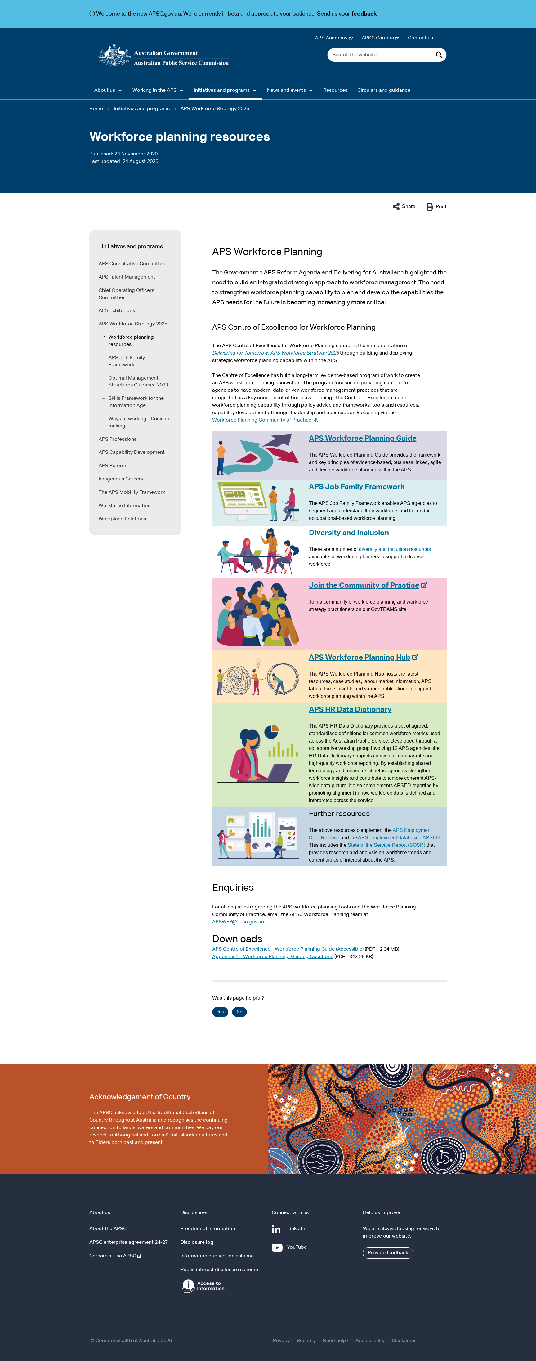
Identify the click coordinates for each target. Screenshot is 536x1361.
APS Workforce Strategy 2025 (215, 108)
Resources (335, 90)
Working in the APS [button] (154, 90)
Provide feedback (388, 1253)
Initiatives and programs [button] (222, 90)
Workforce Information (125, 505)
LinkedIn (298, 1232)
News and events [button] (286, 90)
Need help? (335, 1340)
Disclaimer (404, 1340)
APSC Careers (379, 38)
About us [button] (104, 90)
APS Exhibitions (117, 310)
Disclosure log (197, 1242)
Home (96, 108)
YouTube (298, 1250)
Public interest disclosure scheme (219, 1269)
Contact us (420, 38)
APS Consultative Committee (132, 263)
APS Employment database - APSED (399, 837)
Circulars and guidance (383, 90)
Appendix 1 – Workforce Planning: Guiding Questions (272, 956)
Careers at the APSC (114, 1256)
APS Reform (112, 465)
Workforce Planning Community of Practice (263, 420)
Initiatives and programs (142, 108)
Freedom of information (208, 1228)
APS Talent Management (127, 277)
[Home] (163, 55)
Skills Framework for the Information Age (136, 402)
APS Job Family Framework (127, 361)
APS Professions (117, 439)
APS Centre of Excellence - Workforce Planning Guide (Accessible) (288, 949)
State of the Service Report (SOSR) (386, 845)
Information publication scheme (217, 1256)
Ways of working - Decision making (140, 423)
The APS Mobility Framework (132, 492)
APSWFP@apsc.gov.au (238, 922)
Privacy (281, 1340)
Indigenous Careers (121, 479)
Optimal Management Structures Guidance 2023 (138, 382)
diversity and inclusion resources (395, 549)
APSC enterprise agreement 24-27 (128, 1242)
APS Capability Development (132, 452)
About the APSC (108, 1228)
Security (306, 1340)
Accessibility (370, 1340)
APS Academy (332, 38)
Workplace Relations (122, 519)
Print (441, 206)
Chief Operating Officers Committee (126, 294)
